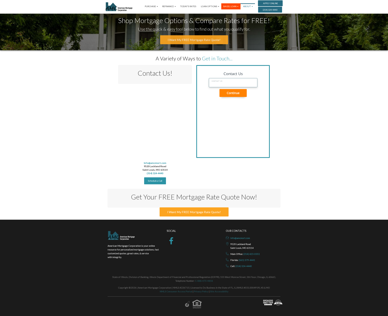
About (247, 6)
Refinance (168, 6)
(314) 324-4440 (270, 9)
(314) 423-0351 (251, 254)
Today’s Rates (188, 6)
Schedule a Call (155, 180)
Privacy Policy (201, 291)
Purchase (150, 6)
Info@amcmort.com (155, 162)
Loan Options (209, 6)
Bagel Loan (230, 6)
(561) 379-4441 (247, 260)
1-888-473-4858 (204, 280)
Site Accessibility (219, 291)
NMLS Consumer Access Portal (176, 291)
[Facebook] (171, 243)
